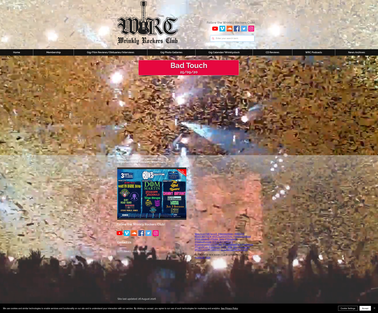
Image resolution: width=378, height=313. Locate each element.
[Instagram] (251, 28)
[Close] (374, 308)
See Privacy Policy (229, 308)
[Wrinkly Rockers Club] (222, 28)
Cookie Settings (348, 308)
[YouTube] (215, 28)
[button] (151, 193)
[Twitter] (244, 28)
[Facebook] (237, 28)
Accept (365, 308)
